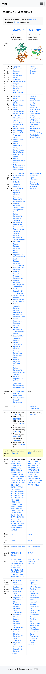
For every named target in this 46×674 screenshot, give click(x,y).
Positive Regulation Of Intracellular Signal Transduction (18, 591)
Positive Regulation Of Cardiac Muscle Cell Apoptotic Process (18, 207)
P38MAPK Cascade (16, 243)
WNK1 (40, 481)
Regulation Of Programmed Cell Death (19, 256)
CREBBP (14, 474)
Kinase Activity (18, 133)
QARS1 (20, 508)
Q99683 (13, 555)
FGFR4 (18, 481)
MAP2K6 (21, 491)
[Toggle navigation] (41, 3)
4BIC (21, 561)
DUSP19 (22, 476)
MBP (13, 500)
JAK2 (18, 489)
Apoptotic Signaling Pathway (16, 348)
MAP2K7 (14, 493)
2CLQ (13, 559)
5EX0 (38, 559)
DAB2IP (20, 474)
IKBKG (30, 463)
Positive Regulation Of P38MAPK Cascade (18, 362)
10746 (30, 534)
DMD (17, 476)
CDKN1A (19, 470)
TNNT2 (21, 517)
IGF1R (13, 489)
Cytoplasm (17, 66)
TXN (17, 523)
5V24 (17, 568)
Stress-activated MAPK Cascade (18, 300)
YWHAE (19, 525)
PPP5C (13, 506)
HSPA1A (20, 487)
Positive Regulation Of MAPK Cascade (18, 263)
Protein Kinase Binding (18, 140)
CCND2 (13, 466)
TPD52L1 (14, 519)
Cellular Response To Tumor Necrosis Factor (18, 330)
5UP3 (22, 565)
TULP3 (13, 523)
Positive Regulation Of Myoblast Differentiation (18, 275)
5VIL (20, 568)
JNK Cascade (18, 188)
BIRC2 (19, 463)
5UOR (13, 565)
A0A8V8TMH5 (16, 553)
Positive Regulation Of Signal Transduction (18, 609)
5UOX (18, 565)
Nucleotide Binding (16, 97)
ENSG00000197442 (18, 546)
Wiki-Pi (5, 3)
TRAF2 (20, 519)
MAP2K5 (31, 468)
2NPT (34, 559)
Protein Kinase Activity (18, 106)
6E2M (17, 570)
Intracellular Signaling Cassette (17, 617)
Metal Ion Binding (19, 165)
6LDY (33, 563)
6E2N (21, 570)
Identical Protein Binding (18, 155)
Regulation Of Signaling (18, 650)
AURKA (13, 463)
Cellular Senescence (17, 343)
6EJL (17, 572)
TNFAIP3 (19, 515)
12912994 (32, 19)
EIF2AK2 (14, 478)
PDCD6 (13, 504)
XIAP (29, 483)
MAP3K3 (14, 495)
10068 (30, 540)
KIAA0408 (14, 453)
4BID (13, 563)
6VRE (18, 574)
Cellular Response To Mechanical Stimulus (34, 185)
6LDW (38, 561)
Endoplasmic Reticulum (17, 70)
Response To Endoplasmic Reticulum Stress (19, 224)
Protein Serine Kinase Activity (18, 168)
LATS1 (39, 463)
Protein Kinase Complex (18, 87)
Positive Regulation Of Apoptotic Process (18, 249)
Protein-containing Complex (19, 82)
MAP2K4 (14, 491)
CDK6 (13, 470)
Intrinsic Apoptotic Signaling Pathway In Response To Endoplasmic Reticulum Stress (19, 310)
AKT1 (13, 461)
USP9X (13, 525)
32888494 (16, 414)
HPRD (16, 22)
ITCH (34, 463)
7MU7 (18, 576)
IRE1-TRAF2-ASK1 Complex (18, 91)
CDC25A (20, 466)
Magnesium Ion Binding (18, 102)
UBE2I (22, 523)
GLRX (18, 485)
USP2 (35, 481)
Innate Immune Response (18, 268)
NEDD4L (14, 502)
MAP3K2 (35, 30)
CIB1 (19, 472)
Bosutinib (33, 406)
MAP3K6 (21, 495)
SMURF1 (37, 476)
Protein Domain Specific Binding (18, 151)
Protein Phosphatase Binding (17, 145)
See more (14, 653)
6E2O (13, 572)
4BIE (16, 563)
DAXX (13, 476)
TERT (13, 515)
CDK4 (19, 468)
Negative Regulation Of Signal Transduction (34, 598)
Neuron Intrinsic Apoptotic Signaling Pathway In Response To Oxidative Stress (19, 234)
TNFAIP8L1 (15, 517)
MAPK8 (37, 470)
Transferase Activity (17, 136)
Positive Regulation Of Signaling (18, 631)
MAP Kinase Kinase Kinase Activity (18, 124)
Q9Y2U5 (30, 553)
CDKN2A (14, 472)
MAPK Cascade (18, 173)
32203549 (22, 423)
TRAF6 (18, 521)
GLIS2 (13, 485)
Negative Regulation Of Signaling (34, 614)
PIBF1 (30, 474)
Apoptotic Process (16, 185)
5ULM (21, 563)
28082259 (33, 414)
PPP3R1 (20, 504)
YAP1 (34, 483)
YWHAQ (20, 528)
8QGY (22, 576)
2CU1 (29, 559)
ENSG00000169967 (34, 546)
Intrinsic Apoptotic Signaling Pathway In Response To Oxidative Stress (19, 195)
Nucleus (32, 66)
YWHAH (14, 528)
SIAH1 (21, 510)
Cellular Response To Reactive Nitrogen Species (19, 371)
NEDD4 (17, 500)
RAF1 (13, 510)
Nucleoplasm (34, 69)
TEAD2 (18, 513)
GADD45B (14, 483)
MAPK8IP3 (21, 498)
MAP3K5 (18, 30)
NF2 (18, 502)
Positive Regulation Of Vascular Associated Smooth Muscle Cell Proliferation (18, 381)
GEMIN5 (22, 483)
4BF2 (22, 559)
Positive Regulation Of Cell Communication (18, 624)
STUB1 (30, 481)
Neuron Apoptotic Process (19, 296)
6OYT (21, 572)
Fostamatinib (34, 408)
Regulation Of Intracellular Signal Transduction (18, 600)
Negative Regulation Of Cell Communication (35, 607)
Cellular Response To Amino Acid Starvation (17, 217)
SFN (17, 510)
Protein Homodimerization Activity (19, 160)
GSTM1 (13, 487)
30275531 (16, 419)
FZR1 (23, 481)
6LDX (29, 563)
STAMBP (36, 478)
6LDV (34, 561)
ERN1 (13, 481)
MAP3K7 (14, 498)
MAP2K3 (31, 466)
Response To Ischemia (17, 181)
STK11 (13, 513)
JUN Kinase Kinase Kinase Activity (18, 118)
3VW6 (17, 559)
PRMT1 (19, 506)
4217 (12, 534)
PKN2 (34, 474)
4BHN (13, 561)
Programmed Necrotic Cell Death (17, 355)
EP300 (20, 478)
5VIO (13, 570)
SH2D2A (30, 476)
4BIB (17, 561)
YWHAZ (14, 530)
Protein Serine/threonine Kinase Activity (18, 111)
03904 (13, 540)
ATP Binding (17, 131)
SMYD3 (30, 478)
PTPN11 (14, 508)
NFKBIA (36, 472)
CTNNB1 (36, 461)
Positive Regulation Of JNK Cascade (18, 291)
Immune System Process (19, 176)
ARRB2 (18, 461)
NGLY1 (30, 453)
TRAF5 (13, 521)
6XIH (22, 574)
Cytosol (15, 73)
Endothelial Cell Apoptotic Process (18, 338)
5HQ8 (29, 561)
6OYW (13, 574)
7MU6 (13, 576)
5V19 (13, 568)
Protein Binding (18, 128)
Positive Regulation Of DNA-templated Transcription (18, 283)
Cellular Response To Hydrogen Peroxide (17, 322)
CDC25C (14, 468)
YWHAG (30, 485)
